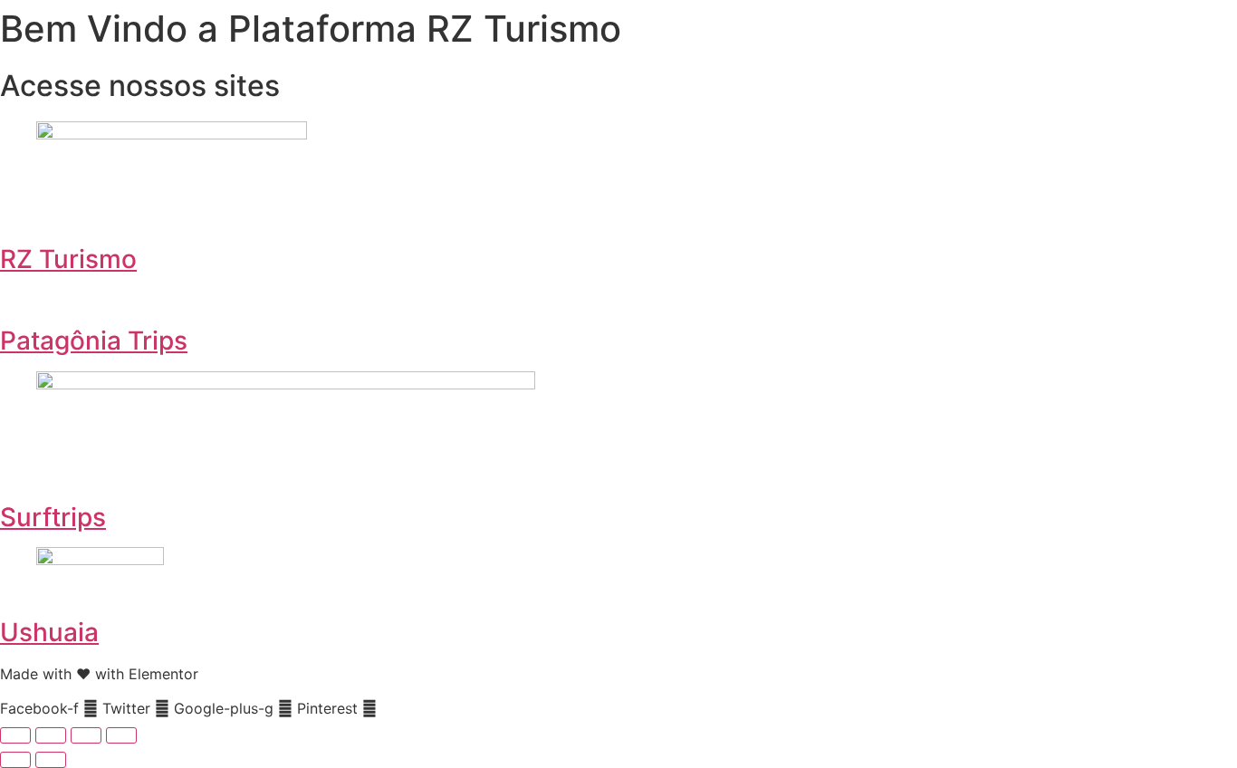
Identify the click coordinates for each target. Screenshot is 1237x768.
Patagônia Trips (93, 340)
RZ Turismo (68, 259)
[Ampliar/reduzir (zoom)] (15, 735)
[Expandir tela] (50, 735)
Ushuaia (49, 632)
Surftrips (53, 517)
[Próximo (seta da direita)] (50, 760)
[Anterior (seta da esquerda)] (15, 760)
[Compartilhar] (86, 735)
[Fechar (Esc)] (121, 735)
